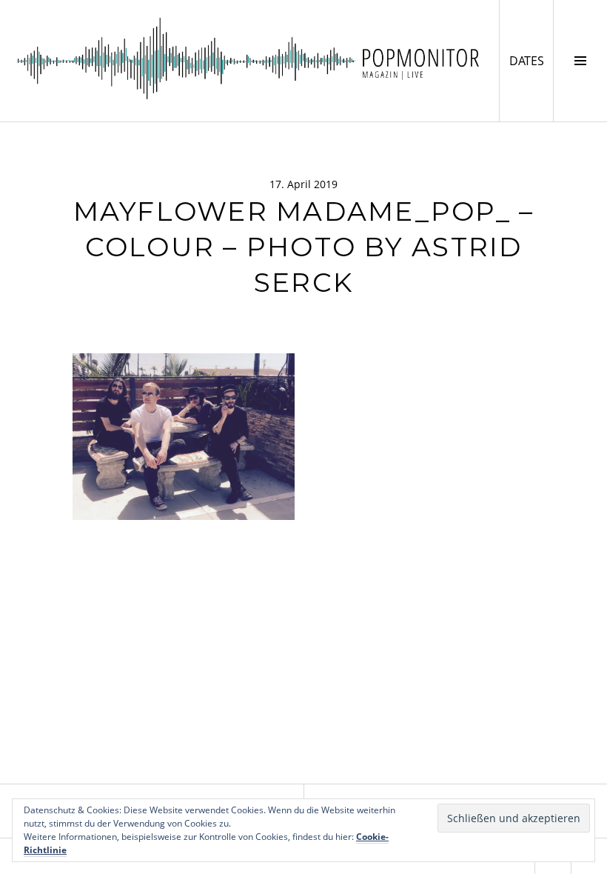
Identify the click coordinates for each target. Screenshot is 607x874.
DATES (531, 60)
